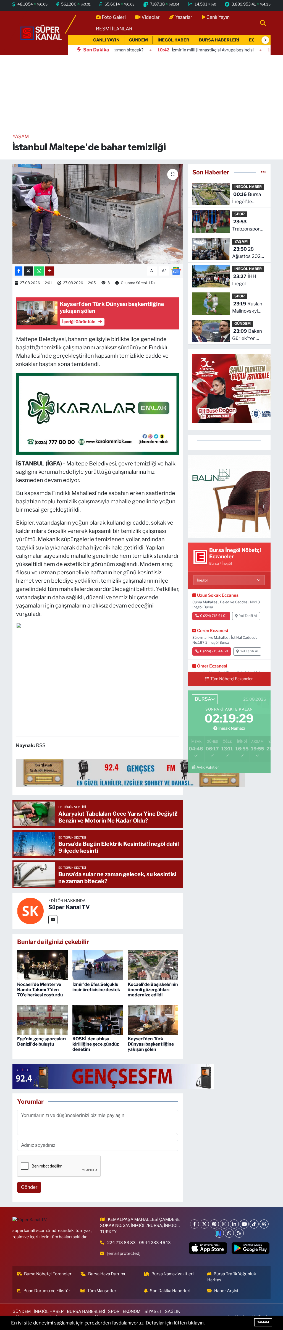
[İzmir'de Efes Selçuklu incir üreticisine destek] (97, 965)
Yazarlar (183, 17)
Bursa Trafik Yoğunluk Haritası (231, 1276)
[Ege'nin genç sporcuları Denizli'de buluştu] (42, 1019)
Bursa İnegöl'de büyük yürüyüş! (249, 198)
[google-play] (250, 1248)
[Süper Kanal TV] (41, 32)
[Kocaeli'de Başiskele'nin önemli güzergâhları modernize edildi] (153, 965)
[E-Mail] (52, 919)
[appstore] (208, 1248)
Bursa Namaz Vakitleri (172, 1273)
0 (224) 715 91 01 (213, 616)
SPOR (239, 214)
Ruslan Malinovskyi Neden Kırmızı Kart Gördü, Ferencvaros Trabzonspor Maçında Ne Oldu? (247, 308)
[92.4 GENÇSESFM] (113, 1075)
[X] (204, 1224)
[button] (265, 40)
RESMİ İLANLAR (114, 29)
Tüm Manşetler (101, 1290)
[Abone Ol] (176, 270)
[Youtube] (244, 1224)
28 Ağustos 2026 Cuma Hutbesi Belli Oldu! (248, 253)
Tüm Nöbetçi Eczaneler (231, 678)
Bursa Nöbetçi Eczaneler (48, 1273)
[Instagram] (224, 1224)
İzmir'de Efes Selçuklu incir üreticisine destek (96, 987)
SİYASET (153, 1311)
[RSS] (239, 1233)
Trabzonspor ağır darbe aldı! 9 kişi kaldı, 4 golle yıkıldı (248, 225)
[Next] (219, 1233)
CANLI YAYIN (106, 40)
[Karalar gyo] (98, 413)
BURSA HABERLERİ (219, 40)
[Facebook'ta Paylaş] (18, 271)
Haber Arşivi (226, 1290)
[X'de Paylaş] (28, 271)
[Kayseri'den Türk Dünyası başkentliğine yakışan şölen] (153, 1019)
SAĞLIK (172, 1311)
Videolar (151, 17)
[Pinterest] (214, 1224)
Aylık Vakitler (207, 767)
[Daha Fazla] (49, 271)
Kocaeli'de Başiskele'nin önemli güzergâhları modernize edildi (153, 990)
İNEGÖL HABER (173, 40)
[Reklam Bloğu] (229, 496)
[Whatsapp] (229, 1233)
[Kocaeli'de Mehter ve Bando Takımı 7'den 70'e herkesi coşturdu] (42, 965)
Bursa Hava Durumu (107, 1273)
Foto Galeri (114, 17)
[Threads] (264, 1224)
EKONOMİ (132, 1311)
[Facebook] (194, 1224)
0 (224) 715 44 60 (214, 651)
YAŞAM (20, 136)
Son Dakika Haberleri (170, 1290)
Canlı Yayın (218, 17)
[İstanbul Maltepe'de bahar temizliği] (97, 214)
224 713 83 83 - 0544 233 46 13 (139, 1242)
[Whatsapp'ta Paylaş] (39, 271)
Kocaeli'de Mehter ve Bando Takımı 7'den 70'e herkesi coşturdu (40, 990)
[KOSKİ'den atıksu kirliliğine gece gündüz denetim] (97, 1019)
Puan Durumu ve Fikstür (46, 1290)
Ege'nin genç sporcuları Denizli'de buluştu (41, 1041)
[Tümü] (263, 172)
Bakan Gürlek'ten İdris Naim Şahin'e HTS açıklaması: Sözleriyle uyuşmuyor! (247, 335)
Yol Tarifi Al (248, 616)
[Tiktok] (254, 1224)
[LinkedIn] (234, 1224)
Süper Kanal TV (69, 907)
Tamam (263, 1322)
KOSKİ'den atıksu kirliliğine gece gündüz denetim (95, 1044)
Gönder (29, 1187)
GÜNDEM (138, 40)
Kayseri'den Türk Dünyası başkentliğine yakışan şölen (151, 1044)
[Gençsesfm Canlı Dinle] (130, 772)
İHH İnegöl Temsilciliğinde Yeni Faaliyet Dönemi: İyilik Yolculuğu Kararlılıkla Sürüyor (248, 280)
